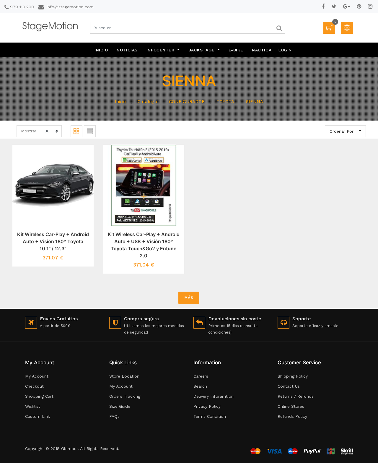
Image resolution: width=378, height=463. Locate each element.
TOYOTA (225, 101)
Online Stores (291, 406)
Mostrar (28, 131)
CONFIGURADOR (187, 101)
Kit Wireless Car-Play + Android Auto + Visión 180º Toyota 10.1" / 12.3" (53, 241)
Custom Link (37, 416)
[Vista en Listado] (90, 131)
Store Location (124, 376)
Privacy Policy (207, 406)
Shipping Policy (293, 376)
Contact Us (289, 386)
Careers (200, 376)
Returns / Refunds (296, 396)
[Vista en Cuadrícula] (76, 131)
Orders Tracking (124, 396)
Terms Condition (209, 416)
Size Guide (119, 406)
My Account (36, 376)
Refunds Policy (292, 416)
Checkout (34, 386)
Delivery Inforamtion (213, 396)
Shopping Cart (39, 396)
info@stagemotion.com (70, 6)
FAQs (114, 416)
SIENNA (254, 101)
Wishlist (32, 406)
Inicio (120, 101)
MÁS (188, 297)
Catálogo (147, 101)
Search (200, 386)
